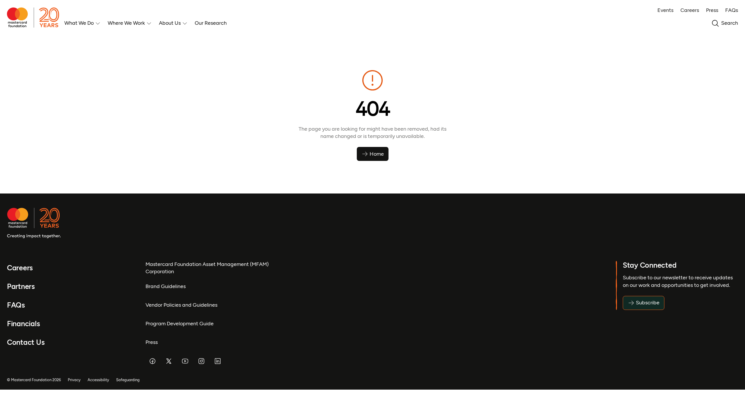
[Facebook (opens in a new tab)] (152, 361)
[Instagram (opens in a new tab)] (201, 361)
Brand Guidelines (166, 286)
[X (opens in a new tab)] (169, 361)
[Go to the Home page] (35, 17)
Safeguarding (128, 380)
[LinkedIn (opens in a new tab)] (218, 361)
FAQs (731, 10)
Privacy (74, 380)
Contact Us (26, 342)
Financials (23, 323)
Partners (21, 286)
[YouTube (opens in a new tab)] (185, 361)
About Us (170, 23)
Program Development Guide (180, 323)
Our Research (211, 23)
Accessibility (98, 380)
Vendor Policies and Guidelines (181, 305)
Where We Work (126, 23)
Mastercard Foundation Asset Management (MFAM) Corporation (207, 268)
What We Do (79, 23)
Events (665, 10)
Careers (689, 10)
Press (712, 10)
